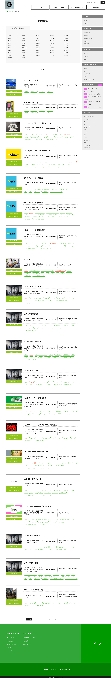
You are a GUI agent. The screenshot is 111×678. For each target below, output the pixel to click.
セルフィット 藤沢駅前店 (33, 178)
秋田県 (52, 35)
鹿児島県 (10, 58)
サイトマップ (54, 669)
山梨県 (66, 40)
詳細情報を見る (14, 91)
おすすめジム (87, 148)
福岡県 (66, 53)
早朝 (49, 164)
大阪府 (52, 48)
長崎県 (24, 55)
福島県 (24, 38)
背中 (85, 135)
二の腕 (85, 132)
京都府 (38, 48)
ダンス (31, 411)
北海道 (9, 35)
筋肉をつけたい (28, 139)
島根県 (24, 50)
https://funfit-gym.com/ (66, 484)
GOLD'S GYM (87, 20)
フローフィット (88, 23)
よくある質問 (26, 641)
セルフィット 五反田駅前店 (34, 230)
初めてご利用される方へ (29, 638)
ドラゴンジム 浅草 (30, 80)
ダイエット (32, 134)
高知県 (52, 53)
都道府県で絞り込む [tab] (18, 28)
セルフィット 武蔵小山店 (33, 202)
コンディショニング (89, 116)
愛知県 (24, 45)
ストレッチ (49, 465)
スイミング (87, 74)
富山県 (38, 43)
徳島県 (38, 53)
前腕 (85, 129)
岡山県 (38, 50)
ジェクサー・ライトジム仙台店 (34, 398)
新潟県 (24, 43)
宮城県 (66, 35)
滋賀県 (66, 45)
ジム (47, 134)
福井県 (66, 43)
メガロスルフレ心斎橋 (94, 94)
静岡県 (9, 45)
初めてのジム (42, 137)
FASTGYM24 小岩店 (30, 563)
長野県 (9, 43)
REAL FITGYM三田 (30, 102)
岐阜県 (38, 45)
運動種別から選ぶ (69, 137)
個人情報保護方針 (64, 669)
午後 (59, 164)
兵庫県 (66, 48)
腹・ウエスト (87, 140)
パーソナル (38, 167)
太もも (85, 137)
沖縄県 (24, 58)
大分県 (52, 55)
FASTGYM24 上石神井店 (32, 535)
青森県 (24, 35)
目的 (26, 134)
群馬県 (52, 40)
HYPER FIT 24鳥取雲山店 (33, 589)
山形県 (9, 38)
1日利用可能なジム (55, 134)
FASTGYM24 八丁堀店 (32, 286)
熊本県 (38, 55)
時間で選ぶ (41, 91)
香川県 (9, 53)
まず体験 (40, 134)
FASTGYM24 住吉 (30, 370)
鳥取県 (9, 50)
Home (9, 11)
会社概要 (46, 669)
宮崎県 (66, 55)
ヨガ (38, 411)
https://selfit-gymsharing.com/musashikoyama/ (68, 208)
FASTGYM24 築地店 (30, 314)
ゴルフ (85, 69)
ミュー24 (26, 259)
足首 (85, 142)
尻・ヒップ (87, 127)
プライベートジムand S (94, 107)
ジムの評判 (87, 145)
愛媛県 (24, 53)
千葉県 (9, 40)
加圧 (85, 76)
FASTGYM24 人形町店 (32, 341)
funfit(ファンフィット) (32, 479)
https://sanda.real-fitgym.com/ (68, 107)
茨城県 (24, 40)
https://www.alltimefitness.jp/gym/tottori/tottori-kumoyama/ (68, 596)
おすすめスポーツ (34, 162)
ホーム (40, 7)
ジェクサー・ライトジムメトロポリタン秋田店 (40, 425)
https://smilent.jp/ (64, 513)
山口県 (66, 50)
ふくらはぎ (87, 119)
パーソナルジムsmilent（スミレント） (37, 506)
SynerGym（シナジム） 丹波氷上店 (36, 150)
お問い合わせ (26, 644)
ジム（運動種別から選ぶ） (49, 139)
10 (55, 619)
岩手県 (38, 35)
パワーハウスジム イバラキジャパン (37, 123)
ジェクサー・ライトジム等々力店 (35, 451)
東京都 (38, 38)
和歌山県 (24, 48)
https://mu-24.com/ (65, 265)
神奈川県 (52, 38)
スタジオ (37, 414)
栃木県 (38, 40)
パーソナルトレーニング (58, 162)
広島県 (52, 50)
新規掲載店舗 (96, 7)
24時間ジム (33, 91)
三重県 (52, 45)
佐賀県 (9, 55)
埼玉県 (66, 38)
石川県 (52, 43)
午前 (54, 164)
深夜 (69, 164)
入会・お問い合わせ (14, 94)
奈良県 (9, 48)
